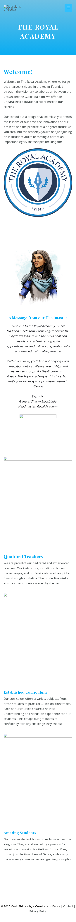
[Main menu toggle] (68, 8)
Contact (68, 906)
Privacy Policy (38, 911)
